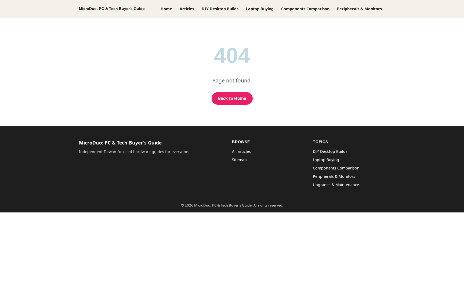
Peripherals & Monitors (359, 8)
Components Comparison (305, 8)
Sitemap (239, 159)
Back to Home (232, 98)
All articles (241, 151)
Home (166, 8)
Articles (187, 8)
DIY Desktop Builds (220, 8)
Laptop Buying (260, 8)
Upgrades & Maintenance (336, 184)
